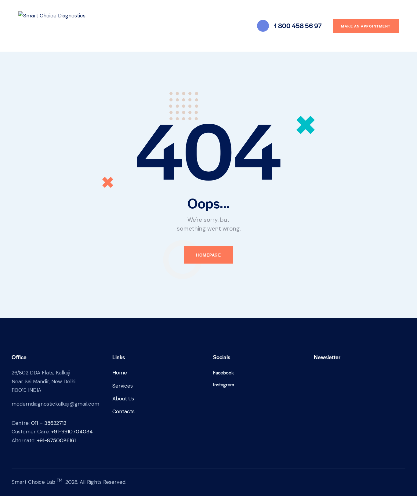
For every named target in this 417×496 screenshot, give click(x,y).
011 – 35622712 (48, 423)
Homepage (208, 255)
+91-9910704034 (72, 431)
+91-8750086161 (56, 440)
